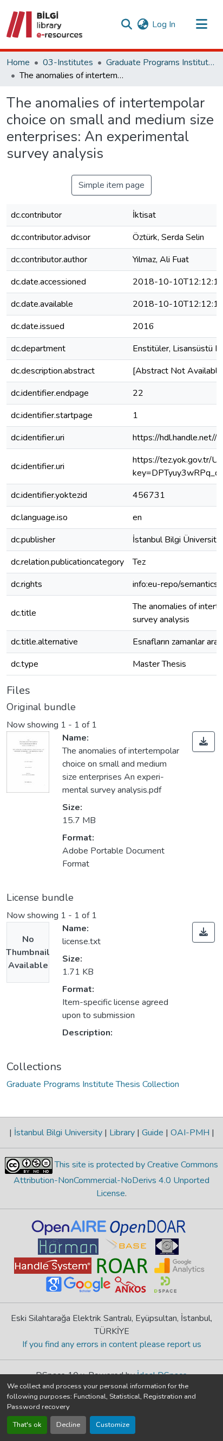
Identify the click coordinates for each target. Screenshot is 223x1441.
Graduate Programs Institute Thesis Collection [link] (160, 62)
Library (122, 1133)
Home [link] (18, 62)
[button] (45, 24)
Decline (68, 1425)
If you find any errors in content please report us (111, 1344)
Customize (112, 1425)
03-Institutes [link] (68, 62)
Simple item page (111, 185)
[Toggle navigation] (201, 24)
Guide (153, 1133)
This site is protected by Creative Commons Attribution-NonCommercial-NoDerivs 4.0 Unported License (116, 1179)
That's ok (27, 1425)
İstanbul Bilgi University (58, 1133)
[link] (203, 741)
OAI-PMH (190, 1133)
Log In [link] (163, 24)
